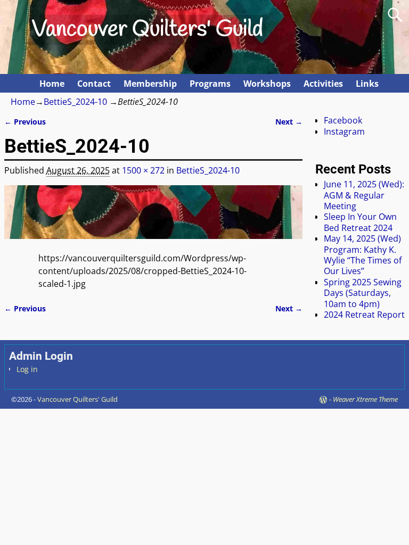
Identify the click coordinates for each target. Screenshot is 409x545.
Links (367, 83)
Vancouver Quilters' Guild (147, 30)
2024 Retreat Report (364, 314)
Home (51, 83)
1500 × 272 (143, 170)
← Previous (25, 122)
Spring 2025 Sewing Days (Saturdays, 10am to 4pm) (363, 293)
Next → (288, 122)
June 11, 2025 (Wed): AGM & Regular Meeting (364, 195)
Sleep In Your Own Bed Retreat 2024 (360, 222)
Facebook (343, 120)
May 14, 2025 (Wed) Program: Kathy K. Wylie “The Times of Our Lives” (363, 255)
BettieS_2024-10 (75, 102)
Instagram (344, 131)
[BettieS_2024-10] (153, 218)
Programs (210, 83)
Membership (150, 83)
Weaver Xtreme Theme (365, 399)
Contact (94, 83)
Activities (323, 83)
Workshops (267, 83)
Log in (27, 369)
